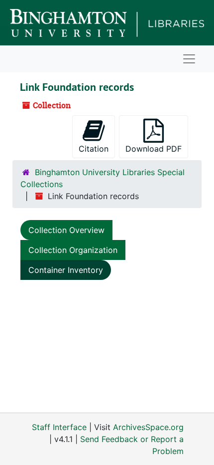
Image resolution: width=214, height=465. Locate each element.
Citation (93, 149)
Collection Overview (66, 230)
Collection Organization (72, 250)
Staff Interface (59, 427)
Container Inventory (65, 270)
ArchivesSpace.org (148, 427)
